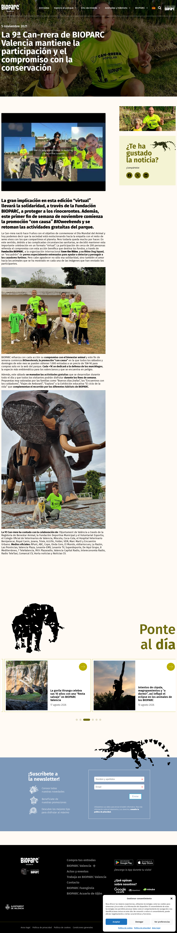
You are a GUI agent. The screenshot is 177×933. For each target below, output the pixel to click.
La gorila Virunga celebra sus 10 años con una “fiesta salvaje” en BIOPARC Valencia (64, 695)
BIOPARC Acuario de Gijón (84, 893)
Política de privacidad (142, 928)
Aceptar (116, 922)
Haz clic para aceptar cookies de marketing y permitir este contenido (53, 152)
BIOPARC (140, 8)
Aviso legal (156, 928)
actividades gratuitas (56, 374)
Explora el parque (63, 8)
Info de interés (89, 8)
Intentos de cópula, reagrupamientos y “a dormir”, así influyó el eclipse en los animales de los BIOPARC (152, 694)
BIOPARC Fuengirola (80, 888)
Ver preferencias (162, 922)
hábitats (70, 386)
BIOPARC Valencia (79, 866)
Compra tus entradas (81, 860)
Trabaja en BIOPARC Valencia (86, 877)
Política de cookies (125, 928)
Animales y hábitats (116, 8)
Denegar (139, 922)
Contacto (73, 882)
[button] (171, 898)
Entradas (44, 8)
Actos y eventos (77, 871)
